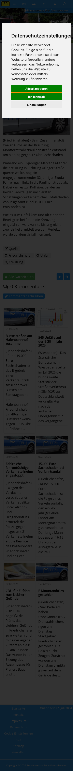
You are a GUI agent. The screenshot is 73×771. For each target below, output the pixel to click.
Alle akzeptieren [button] (36, 88)
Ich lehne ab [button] (36, 96)
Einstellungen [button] (36, 104)
